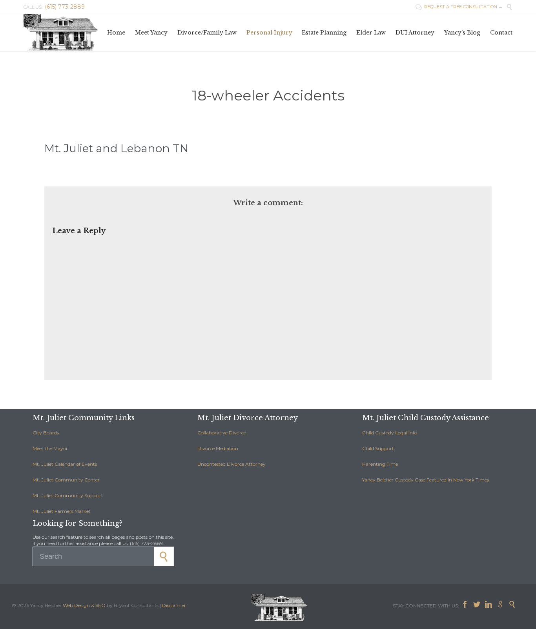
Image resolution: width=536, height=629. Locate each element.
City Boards (46, 433)
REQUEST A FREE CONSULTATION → (459, 6)
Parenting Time (380, 464)
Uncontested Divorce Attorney (231, 464)
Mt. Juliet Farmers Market (62, 511)
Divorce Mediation (217, 448)
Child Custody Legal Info (389, 433)
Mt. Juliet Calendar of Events (65, 464)
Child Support (378, 448)
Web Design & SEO (84, 605)
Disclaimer (174, 605)
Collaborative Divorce (221, 433)
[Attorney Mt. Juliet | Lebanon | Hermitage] (63, 32)
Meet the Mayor (50, 448)
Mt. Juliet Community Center (66, 480)
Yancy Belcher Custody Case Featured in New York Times (425, 480)
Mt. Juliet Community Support (68, 495)
